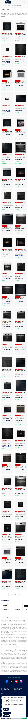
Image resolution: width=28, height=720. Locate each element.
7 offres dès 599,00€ (6, 62)
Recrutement (17, 690)
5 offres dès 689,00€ (6, 111)
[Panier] (25, 2)
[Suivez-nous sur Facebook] (7, 681)
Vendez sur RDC (17, 689)
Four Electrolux (17, 609)
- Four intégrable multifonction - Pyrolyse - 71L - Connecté (20, 347)
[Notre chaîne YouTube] (16, 681)
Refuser (6, 709)
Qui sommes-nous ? (5, 689)
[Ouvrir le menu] (2, 2)
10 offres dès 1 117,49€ (6, 446)
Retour (3, 9)
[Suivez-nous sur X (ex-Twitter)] (11, 681)
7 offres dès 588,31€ (19, 255)
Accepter (6, 715)
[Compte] (19, 2)
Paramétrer (7, 713)
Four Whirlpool (6, 609)
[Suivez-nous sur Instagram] (21, 681)
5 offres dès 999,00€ (19, 350)
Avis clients (3, 690)
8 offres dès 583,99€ (6, 87)
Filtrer (24, 718)
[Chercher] (25, 5)
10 (15, 594)
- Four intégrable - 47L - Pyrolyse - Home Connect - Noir (7, 300)
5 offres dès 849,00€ (6, 303)
